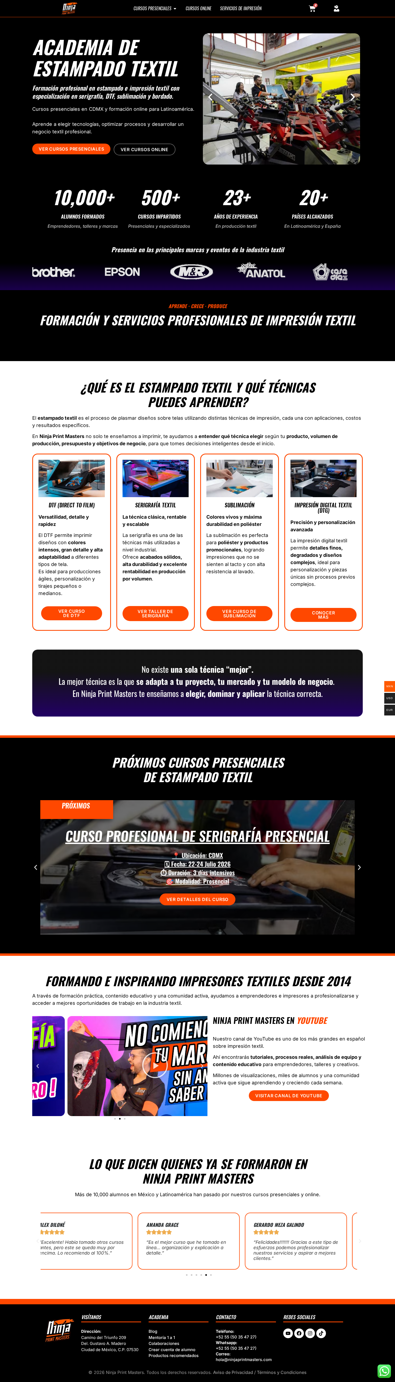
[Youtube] (288, 1333)
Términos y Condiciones (282, 1372)
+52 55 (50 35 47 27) (236, 1337)
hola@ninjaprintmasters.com (244, 1359)
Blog (153, 1331)
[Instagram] (310, 1333)
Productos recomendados (174, 1355)
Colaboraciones (164, 1343)
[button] (210, 97)
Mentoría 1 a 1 (162, 1337)
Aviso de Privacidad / (235, 1372)
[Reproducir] (119, 1066)
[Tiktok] (321, 1333)
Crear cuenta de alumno (172, 1349)
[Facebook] (299, 1333)
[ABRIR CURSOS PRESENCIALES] (175, 8)
